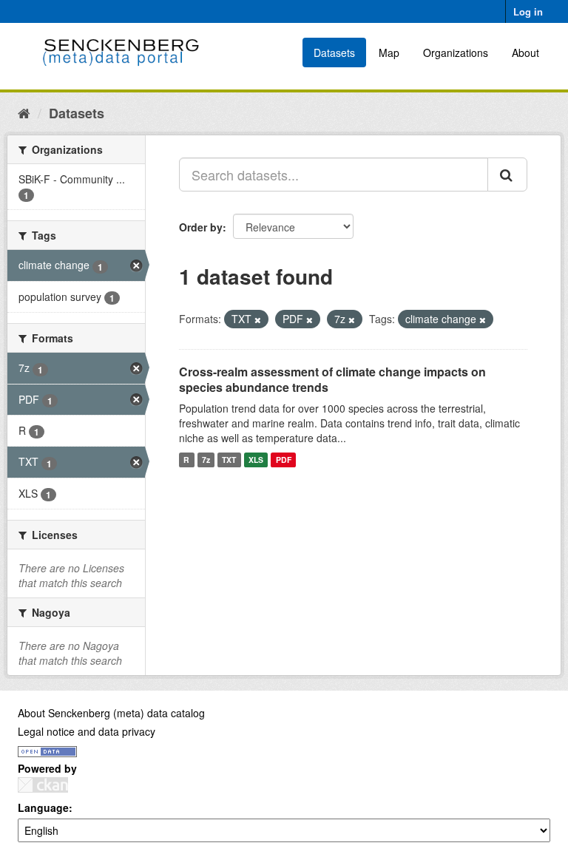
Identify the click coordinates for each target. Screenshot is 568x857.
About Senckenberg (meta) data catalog (111, 712)
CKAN (43, 785)
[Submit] (507, 174)
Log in (528, 11)
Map (389, 52)
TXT (229, 459)
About (525, 52)
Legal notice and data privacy (86, 731)
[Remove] (257, 319)
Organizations (455, 52)
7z (206, 459)
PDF (283, 459)
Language (43, 807)
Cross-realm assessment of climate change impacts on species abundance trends (332, 379)
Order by (201, 227)
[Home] (24, 112)
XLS (255, 459)
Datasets (334, 52)
